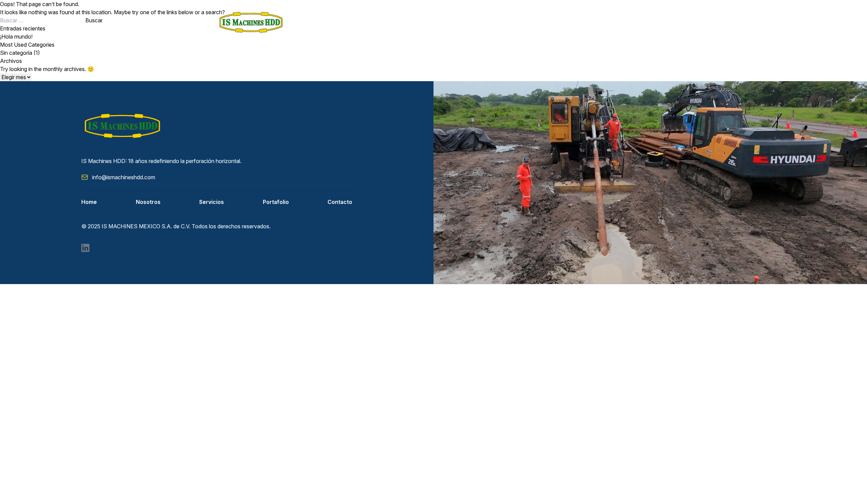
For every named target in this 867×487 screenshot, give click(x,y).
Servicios (211, 202)
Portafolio (276, 202)
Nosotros (148, 202)
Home (89, 202)
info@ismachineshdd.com (123, 177)
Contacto (339, 202)
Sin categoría (16, 52)
